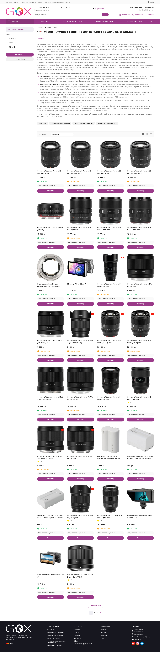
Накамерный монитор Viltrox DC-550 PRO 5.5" (139, 516)
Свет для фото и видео (54, 645)
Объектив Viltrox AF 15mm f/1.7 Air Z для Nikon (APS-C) (50, 398)
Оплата (16, 2)
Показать (18, 54)
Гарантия (24, 2)
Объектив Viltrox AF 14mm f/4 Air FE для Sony (139, 285)
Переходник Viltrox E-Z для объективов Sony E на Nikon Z (48, 285)
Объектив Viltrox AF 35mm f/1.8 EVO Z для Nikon (79, 228)
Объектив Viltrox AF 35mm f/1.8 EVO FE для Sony (109, 228)
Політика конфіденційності (54, 2)
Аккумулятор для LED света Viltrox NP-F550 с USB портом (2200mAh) (50, 516)
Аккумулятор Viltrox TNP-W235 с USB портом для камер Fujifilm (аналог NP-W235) (109, 457)
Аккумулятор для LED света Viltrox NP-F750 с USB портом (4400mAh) (140, 457)
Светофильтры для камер (72, 21)
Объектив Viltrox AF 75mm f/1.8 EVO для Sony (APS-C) (79, 172)
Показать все (95, 605)
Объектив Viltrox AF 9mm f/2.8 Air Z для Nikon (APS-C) (50, 341)
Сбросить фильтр (19, 59)
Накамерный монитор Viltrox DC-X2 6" (50, 576)
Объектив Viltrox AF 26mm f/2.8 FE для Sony (50, 228)
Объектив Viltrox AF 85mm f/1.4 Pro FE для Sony (109, 398)
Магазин (104, 630)
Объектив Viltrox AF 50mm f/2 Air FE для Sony (79, 457)
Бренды (48, 27)
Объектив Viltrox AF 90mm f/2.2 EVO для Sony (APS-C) (139, 172)
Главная (40, 27)
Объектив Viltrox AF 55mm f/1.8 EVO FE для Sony (139, 228)
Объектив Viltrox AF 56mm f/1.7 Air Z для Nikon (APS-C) (80, 576)
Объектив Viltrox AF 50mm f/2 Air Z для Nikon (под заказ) (50, 457)
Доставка (9, 2)
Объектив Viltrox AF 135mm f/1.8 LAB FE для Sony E (109, 516)
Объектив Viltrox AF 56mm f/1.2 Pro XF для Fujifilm (139, 341)
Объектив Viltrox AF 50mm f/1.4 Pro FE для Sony (109, 285)
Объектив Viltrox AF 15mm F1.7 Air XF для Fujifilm (80, 398)
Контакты (32, 2)
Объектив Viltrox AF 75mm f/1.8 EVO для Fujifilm (49, 172)
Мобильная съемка (134, 21)
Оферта (41, 2)
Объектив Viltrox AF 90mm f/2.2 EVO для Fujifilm (109, 172)
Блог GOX (104, 635)
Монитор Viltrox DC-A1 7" (76, 284)
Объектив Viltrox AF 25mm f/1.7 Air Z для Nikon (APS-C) (80, 341)
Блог (102, 638)
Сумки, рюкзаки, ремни (104, 21)
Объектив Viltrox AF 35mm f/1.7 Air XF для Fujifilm (80, 516)
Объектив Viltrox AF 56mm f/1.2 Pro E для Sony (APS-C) (109, 341)
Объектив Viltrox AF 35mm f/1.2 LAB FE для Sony (139, 398)
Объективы (45, 21)
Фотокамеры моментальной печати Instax (57, 642)
